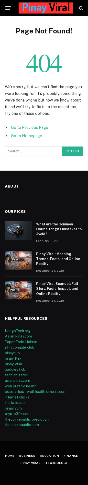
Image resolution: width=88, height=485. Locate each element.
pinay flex (13, 358)
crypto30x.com (18, 414)
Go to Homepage (26, 135)
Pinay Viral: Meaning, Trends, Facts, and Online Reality (58, 259)
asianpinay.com (17, 380)
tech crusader (16, 375)
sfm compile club (19, 347)
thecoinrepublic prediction (27, 419)
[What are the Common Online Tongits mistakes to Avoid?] (18, 230)
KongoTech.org (17, 331)
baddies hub (15, 369)
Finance (71, 455)
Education (49, 455)
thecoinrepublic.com (22, 425)
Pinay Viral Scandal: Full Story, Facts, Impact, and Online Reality (57, 288)
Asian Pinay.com (18, 336)
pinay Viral (13, 364)
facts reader (15, 402)
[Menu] (8, 8)
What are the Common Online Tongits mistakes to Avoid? (59, 229)
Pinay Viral (31, 463)
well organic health (20, 386)
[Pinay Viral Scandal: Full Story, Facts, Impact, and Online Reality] (18, 290)
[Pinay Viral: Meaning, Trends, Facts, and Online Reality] (18, 260)
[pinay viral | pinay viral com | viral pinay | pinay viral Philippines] (46, 8)
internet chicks (17, 397)
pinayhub (12, 353)
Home (9, 455)
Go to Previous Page (29, 127)
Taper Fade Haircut (21, 342)
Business (27, 455)
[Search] (80, 8)
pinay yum (13, 408)
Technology (56, 463)
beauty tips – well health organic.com (35, 391)
